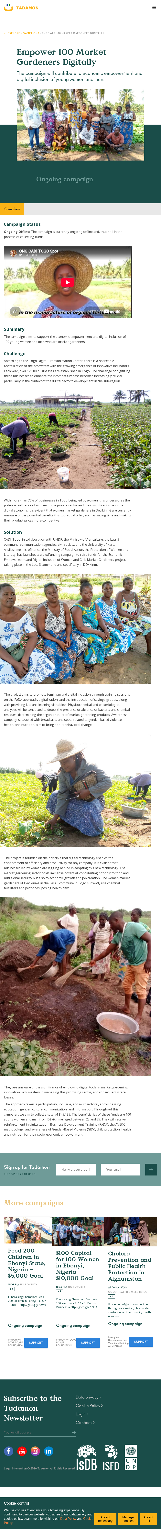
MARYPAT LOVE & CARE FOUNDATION (15, 1343)
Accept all (148, 1519)
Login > (82, 1414)
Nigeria (13, 1285)
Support (36, 1343)
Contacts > (85, 1423)
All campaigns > (145, 1207)
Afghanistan (117, 1288)
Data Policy (68, 1518)
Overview (12, 209)
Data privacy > (88, 1397)
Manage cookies (128, 1519)
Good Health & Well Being (128, 1292)
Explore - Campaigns (23, 33)
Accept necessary (105, 1519)
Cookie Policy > (89, 1406)
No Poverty (29, 1285)
